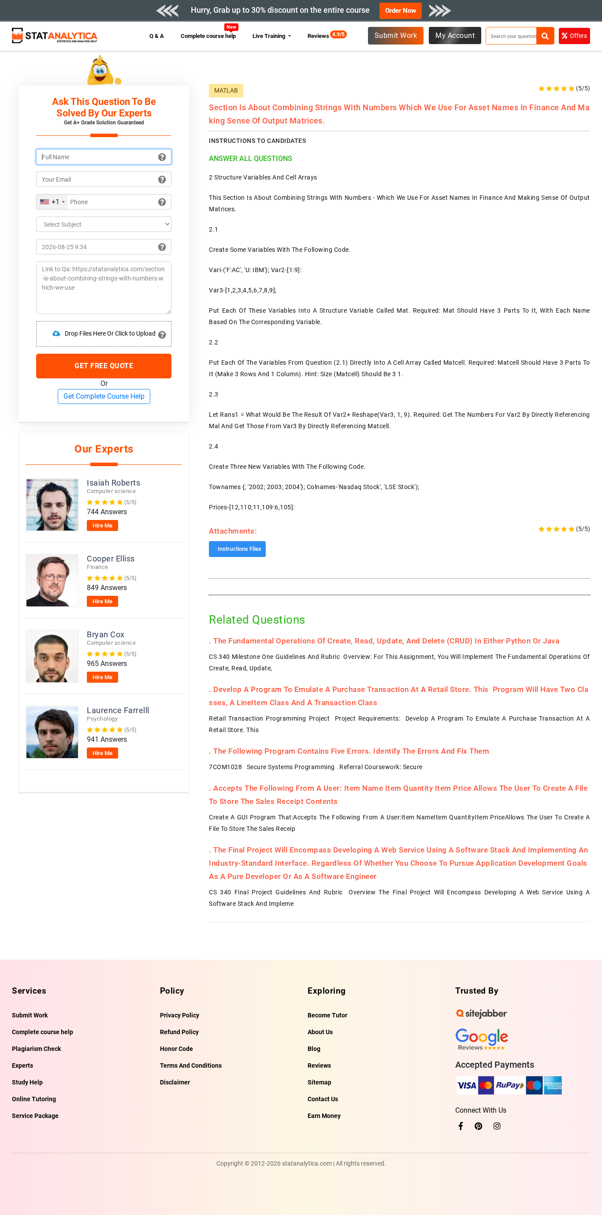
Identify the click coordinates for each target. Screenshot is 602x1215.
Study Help (27, 1082)
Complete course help (208, 36)
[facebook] (460, 1126)
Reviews (321, 36)
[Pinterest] (478, 1126)
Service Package (35, 1115)
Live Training (269, 36)
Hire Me (102, 525)
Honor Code (176, 1048)
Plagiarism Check (36, 1048)
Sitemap (319, 1082)
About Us (320, 1032)
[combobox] (52, 201)
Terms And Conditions (191, 1065)
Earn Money (324, 1115)
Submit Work (396, 35)
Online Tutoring (34, 1099)
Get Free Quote (103, 366)
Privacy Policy (179, 1015)
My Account (455, 35)
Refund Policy (179, 1032)
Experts (22, 1065)
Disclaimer (175, 1082)
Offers (578, 35)
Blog (314, 1048)
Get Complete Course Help (104, 396)
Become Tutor (327, 1015)
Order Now (400, 11)
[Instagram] (497, 1126)
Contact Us (323, 1099)
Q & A (156, 36)
